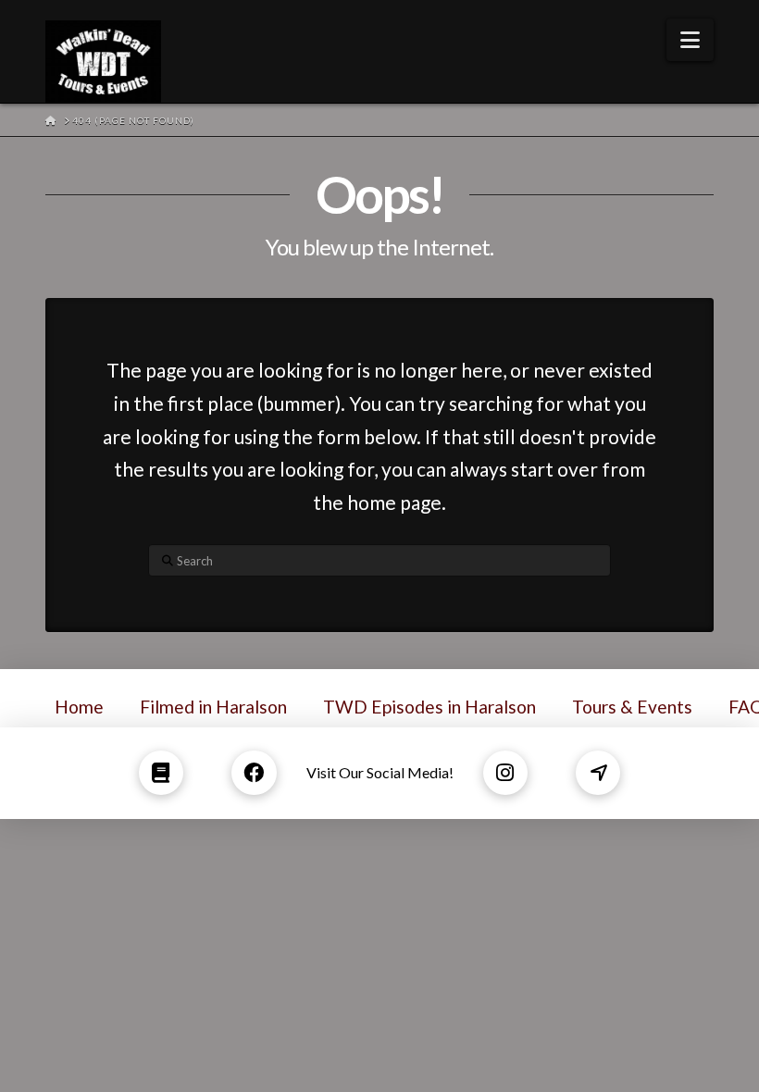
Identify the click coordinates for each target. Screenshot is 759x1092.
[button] (690, 40)
